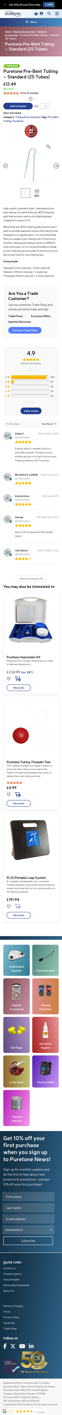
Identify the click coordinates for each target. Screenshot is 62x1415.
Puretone (18, 121)
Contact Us (9, 1268)
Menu (33, 22)
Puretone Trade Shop (25, 330)
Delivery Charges (13, 1306)
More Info (18, 687)
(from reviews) (29, 92)
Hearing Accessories (24, 31)
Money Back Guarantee (16, 1285)
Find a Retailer (11, 1279)
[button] (41, 13)
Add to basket (18, 106)
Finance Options (12, 1274)
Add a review (31, 411)
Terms (7, 1311)
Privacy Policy (11, 1317)
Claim (48, 4)
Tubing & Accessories (28, 117)
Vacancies (9, 1322)
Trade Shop (10, 1328)
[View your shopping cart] (36, 13)
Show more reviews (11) (31, 578)
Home (8, 31)
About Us (8, 1290)
